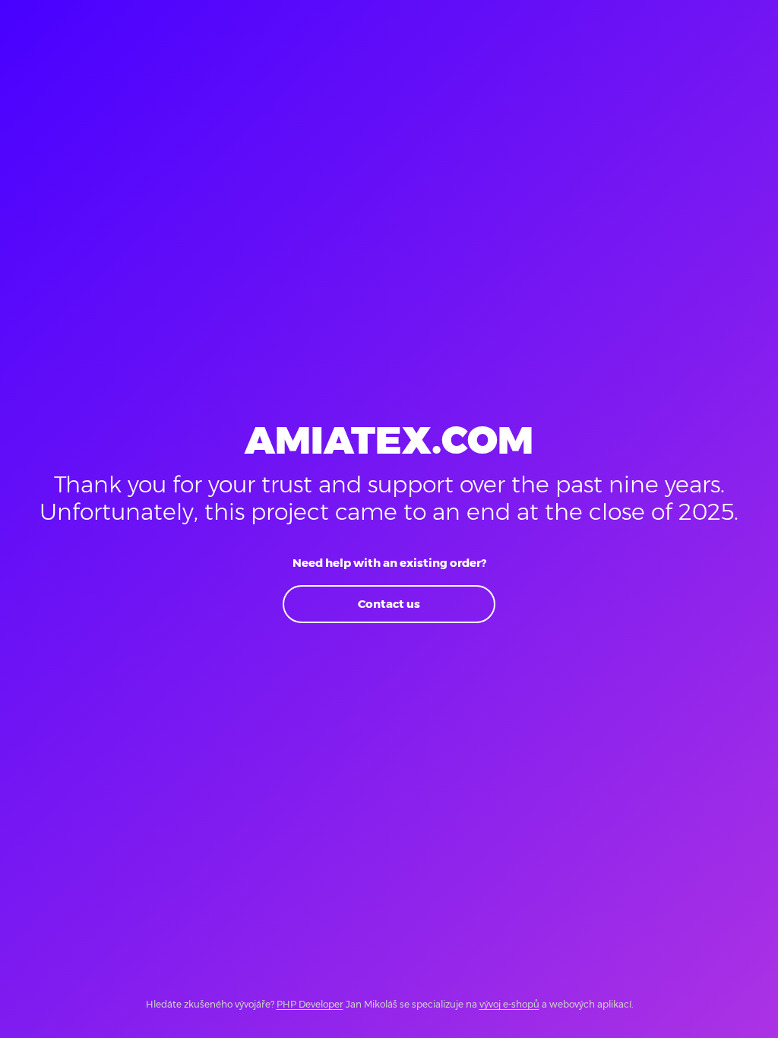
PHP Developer (310, 1004)
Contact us (389, 604)
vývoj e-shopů (509, 1004)
